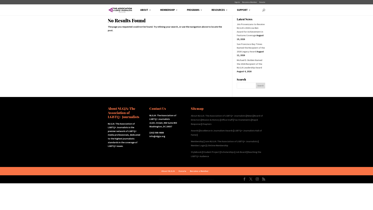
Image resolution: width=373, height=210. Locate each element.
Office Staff (227, 119)
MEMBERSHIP (167, 10)
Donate (262, 2)
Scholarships (227, 151)
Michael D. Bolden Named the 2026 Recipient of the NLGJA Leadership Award (249, 64)
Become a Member (249, 2)
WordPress (208, 179)
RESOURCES (218, 10)
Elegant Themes (180, 179)
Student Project (211, 151)
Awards (194, 130)
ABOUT (144, 10)
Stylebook (196, 151)
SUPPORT (242, 10)
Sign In (237, 2)
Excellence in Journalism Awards (216, 130)
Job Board (241, 151)
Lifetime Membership (217, 145)
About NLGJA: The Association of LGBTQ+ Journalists (218, 115)
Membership (197, 141)
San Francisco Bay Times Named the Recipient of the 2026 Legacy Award (251, 48)
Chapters (206, 124)
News (249, 115)
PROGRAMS (193, 10)
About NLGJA (168, 171)
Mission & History (211, 119)
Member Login (198, 145)
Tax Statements (242, 119)
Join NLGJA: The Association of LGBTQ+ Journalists (231, 141)
